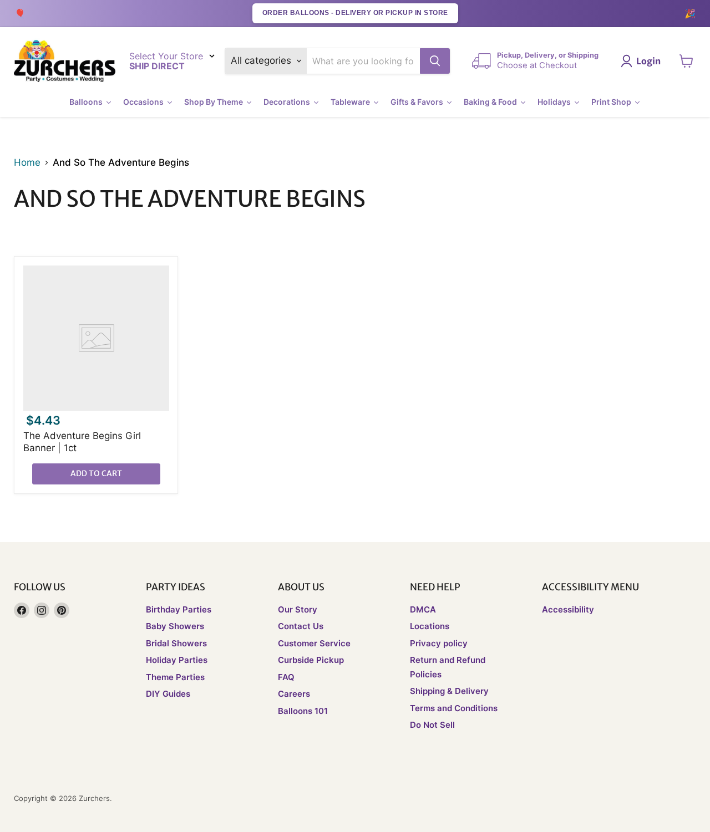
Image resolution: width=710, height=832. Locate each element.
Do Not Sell (432, 724)
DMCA (423, 609)
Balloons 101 (303, 711)
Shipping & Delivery (449, 691)
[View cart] (686, 61)
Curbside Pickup (311, 660)
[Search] (435, 61)
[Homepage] (64, 61)
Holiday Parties (176, 660)
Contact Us (300, 626)
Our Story (297, 609)
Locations (429, 626)
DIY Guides (168, 693)
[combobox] (363, 61)
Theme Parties (175, 677)
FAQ (286, 677)
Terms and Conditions (454, 708)
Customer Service (314, 643)
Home (27, 162)
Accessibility (568, 609)
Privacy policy (439, 643)
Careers (294, 693)
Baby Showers (175, 626)
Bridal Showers (176, 643)
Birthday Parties (178, 609)
